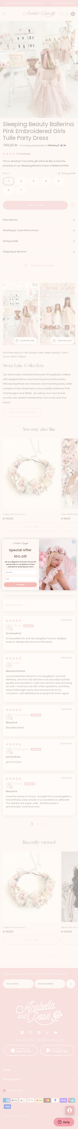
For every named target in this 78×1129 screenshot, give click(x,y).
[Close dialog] (73, 541)
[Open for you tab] (69, 1110)
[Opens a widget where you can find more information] (63, 1122)
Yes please (20, 585)
